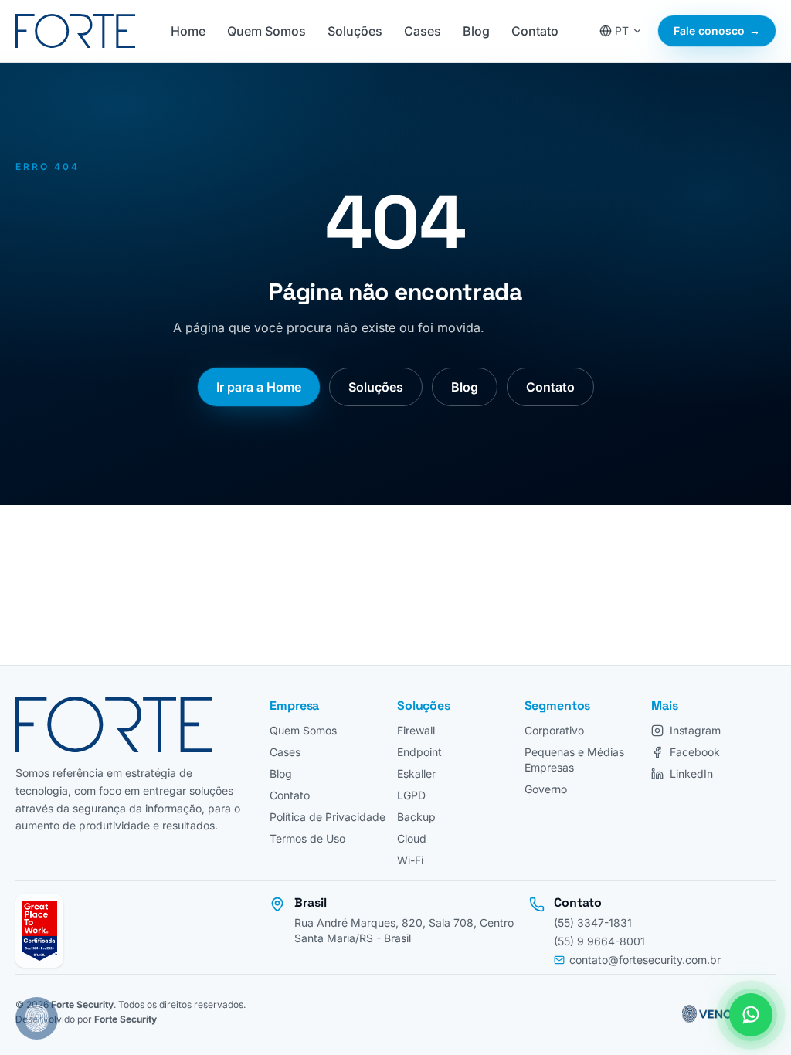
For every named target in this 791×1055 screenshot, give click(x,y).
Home (188, 31)
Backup (416, 816)
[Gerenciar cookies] (36, 1018)
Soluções (355, 31)
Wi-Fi (410, 860)
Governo (546, 788)
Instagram (695, 730)
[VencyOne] (721, 1012)
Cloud (411, 838)
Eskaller (416, 773)
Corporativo (554, 730)
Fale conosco (717, 30)
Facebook (695, 751)
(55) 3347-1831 (593, 922)
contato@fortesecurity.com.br (645, 959)
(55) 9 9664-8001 (599, 941)
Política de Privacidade (327, 816)
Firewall (416, 730)
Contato (534, 31)
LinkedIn (691, 773)
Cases (422, 31)
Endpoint (419, 751)
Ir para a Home (258, 387)
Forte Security (82, 1004)
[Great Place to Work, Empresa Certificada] (39, 931)
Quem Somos (266, 31)
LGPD (411, 795)
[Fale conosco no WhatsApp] (750, 1014)
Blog (476, 31)
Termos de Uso (307, 838)
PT (622, 30)
